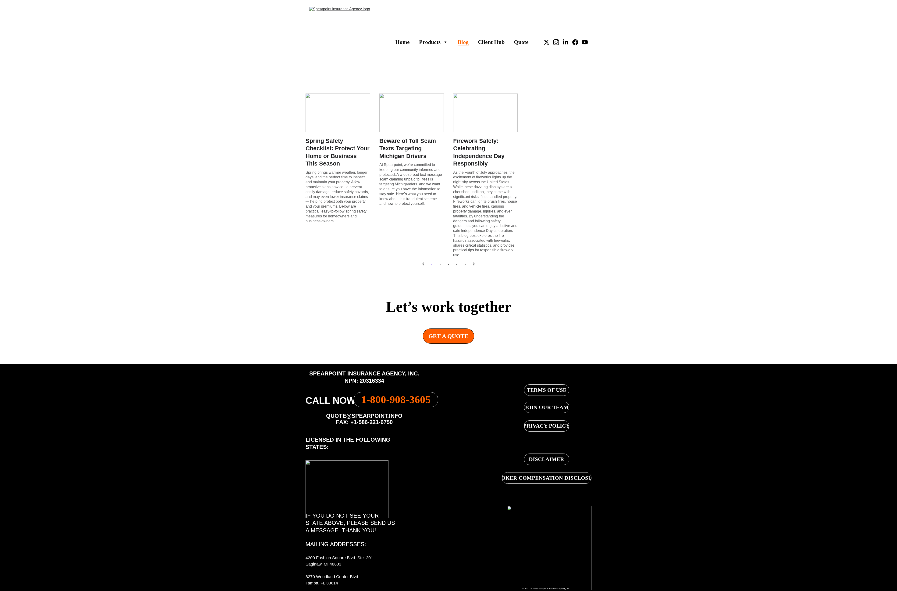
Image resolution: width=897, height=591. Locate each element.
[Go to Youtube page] (585, 42)
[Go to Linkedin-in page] (567, 42)
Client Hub (491, 42)
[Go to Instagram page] (558, 42)
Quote (521, 42)
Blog (463, 42)
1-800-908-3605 (396, 399)
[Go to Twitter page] (548, 42)
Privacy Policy (546, 426)
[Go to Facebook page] (577, 42)
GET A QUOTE (448, 336)
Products (430, 42)
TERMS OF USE (546, 390)
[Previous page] (423, 264)
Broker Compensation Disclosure (546, 478)
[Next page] (474, 264)
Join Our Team (546, 407)
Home (402, 42)
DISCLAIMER (546, 459)
